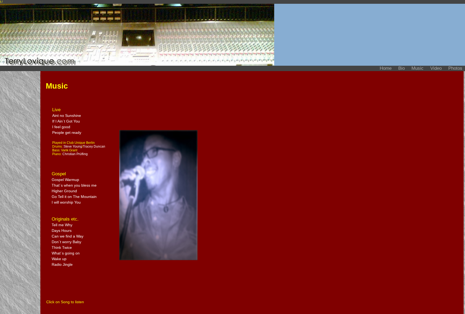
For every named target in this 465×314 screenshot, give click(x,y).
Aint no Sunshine (66, 115)
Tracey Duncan (94, 146)
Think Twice (62, 247)
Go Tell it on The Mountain (74, 196)
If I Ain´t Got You (66, 121)
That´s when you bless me (74, 185)
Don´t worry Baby (66, 242)
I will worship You (66, 202)
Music (418, 68)
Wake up (59, 259)
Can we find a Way (67, 236)
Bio (402, 68)
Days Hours (62, 230)
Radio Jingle (62, 264)
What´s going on (66, 253)
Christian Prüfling (75, 154)
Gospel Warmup (65, 179)
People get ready (66, 132)
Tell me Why (62, 225)
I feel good (61, 127)
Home (386, 68)
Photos (455, 68)
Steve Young (73, 146)
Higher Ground (64, 191)
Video (436, 68)
